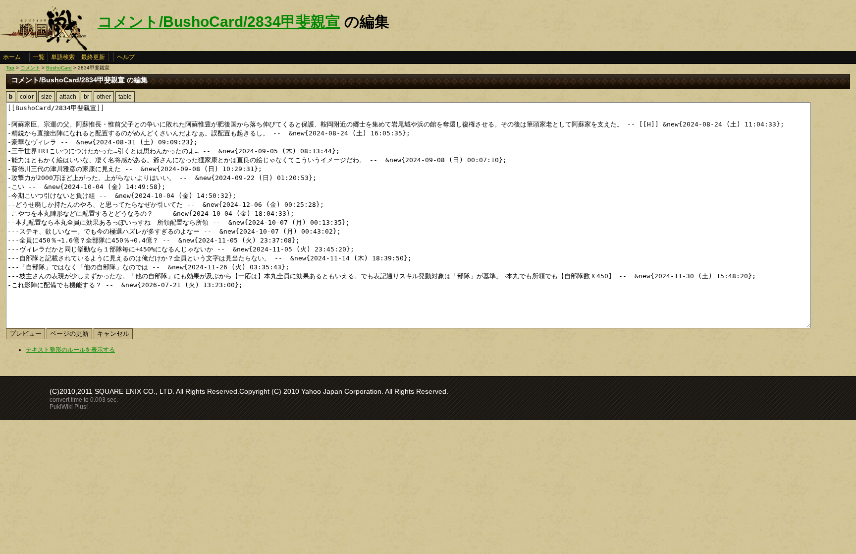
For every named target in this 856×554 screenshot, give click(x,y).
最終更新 (93, 57)
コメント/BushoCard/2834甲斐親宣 (219, 21)
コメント (30, 67)
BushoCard (59, 67)
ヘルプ (126, 57)
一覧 (39, 57)
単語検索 (63, 57)
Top (10, 67)
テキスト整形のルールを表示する (70, 349)
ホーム (12, 57)
